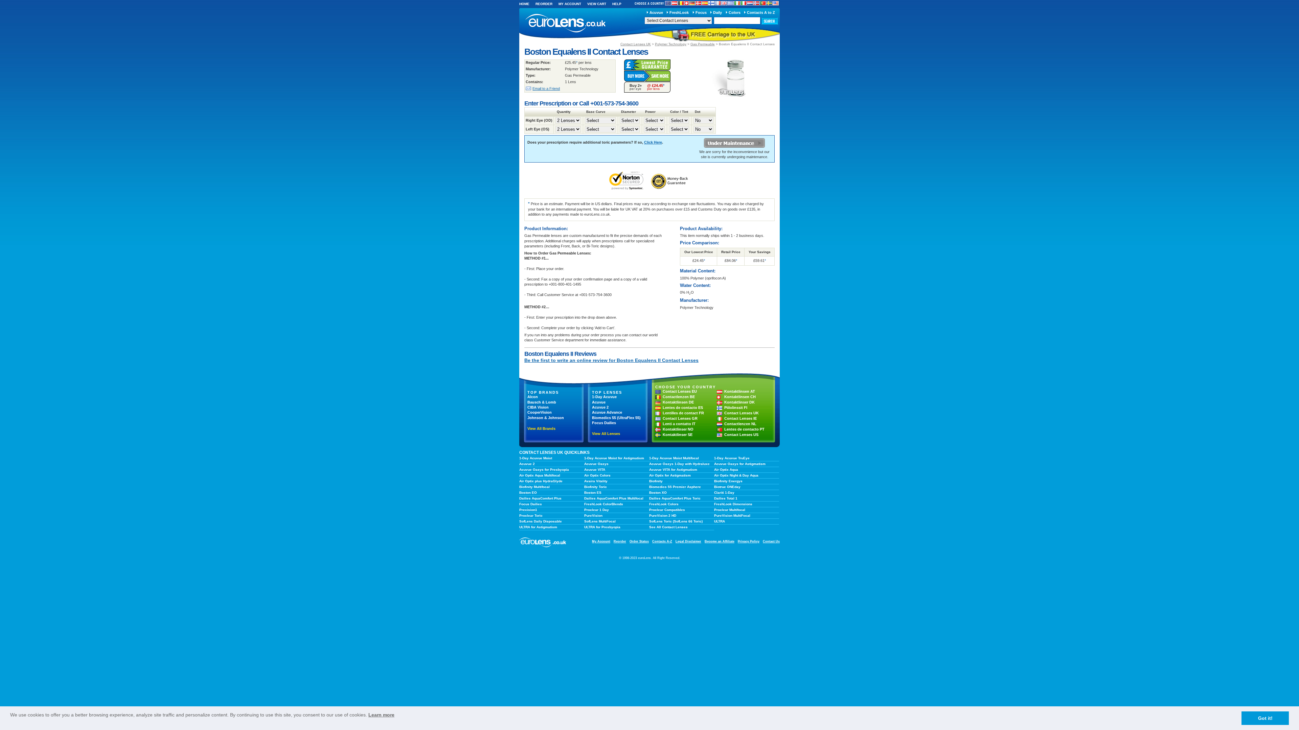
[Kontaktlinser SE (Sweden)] (769, 3)
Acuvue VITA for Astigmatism (673, 469)
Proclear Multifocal (729, 510)
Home (524, 4)
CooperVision (539, 412)
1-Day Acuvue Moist (535, 458)
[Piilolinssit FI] (711, 3)
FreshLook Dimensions (733, 504)
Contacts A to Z (761, 12)
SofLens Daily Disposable (540, 521)
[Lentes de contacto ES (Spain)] (705, 3)
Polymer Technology (670, 44)
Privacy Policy (748, 541)
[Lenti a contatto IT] (743, 3)
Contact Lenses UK (635, 44)
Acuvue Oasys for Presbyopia (544, 469)
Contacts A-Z (662, 541)
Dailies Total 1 (725, 498)
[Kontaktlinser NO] (756, 3)
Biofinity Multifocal (534, 487)
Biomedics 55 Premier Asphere (675, 487)
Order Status (639, 541)
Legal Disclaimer (688, 541)
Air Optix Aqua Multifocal (539, 475)
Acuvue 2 (600, 407)
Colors (734, 12)
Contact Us (771, 541)
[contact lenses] (543, 546)
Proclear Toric (531, 515)
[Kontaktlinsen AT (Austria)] (674, 3)
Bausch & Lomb (541, 402)
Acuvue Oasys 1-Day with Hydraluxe (679, 464)
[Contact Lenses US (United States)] (776, 3)
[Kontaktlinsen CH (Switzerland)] (686, 3)
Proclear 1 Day (596, 510)
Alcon (532, 397)
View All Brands (541, 429)
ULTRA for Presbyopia (602, 527)
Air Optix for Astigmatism (670, 475)
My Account (570, 4)
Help (616, 4)
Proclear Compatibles (667, 510)
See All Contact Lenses (668, 527)
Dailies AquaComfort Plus (540, 498)
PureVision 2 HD (662, 515)
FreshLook (679, 12)
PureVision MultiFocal (732, 515)
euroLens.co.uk (565, 23)
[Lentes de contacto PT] (763, 3)
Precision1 (528, 510)
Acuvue (656, 12)
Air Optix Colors (597, 475)
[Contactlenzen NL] (750, 3)
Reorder (543, 4)
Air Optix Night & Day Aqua (736, 475)
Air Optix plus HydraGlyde (541, 481)
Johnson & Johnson (545, 418)
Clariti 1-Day (724, 492)
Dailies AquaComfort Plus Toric (675, 498)
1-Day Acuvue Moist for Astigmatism (614, 458)
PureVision (593, 515)
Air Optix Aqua (726, 469)
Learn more (381, 714)
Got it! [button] (1265, 718)
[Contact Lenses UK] (724, 3)
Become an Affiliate (719, 541)
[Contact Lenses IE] (737, 3)
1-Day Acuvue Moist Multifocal (674, 458)
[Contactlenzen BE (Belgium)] (681, 3)
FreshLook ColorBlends (603, 504)
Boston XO (658, 492)
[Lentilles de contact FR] (718, 3)
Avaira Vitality (596, 481)
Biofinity (656, 481)
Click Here (653, 142)
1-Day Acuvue (604, 397)
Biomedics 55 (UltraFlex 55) (616, 418)
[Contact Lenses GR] (731, 3)
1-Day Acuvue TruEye (732, 458)
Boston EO (528, 492)
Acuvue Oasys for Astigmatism (740, 464)
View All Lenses (606, 434)
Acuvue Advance (607, 412)
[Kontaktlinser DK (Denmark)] (699, 3)
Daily (717, 12)
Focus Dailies (604, 423)
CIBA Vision (538, 407)
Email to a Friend (546, 89)
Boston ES (592, 492)
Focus (701, 12)
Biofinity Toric (595, 487)
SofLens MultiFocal (600, 521)
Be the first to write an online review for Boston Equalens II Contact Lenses (611, 360)
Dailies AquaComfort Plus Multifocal (613, 498)
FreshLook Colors (664, 504)
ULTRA (719, 521)
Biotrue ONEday (727, 487)
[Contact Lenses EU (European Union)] (668, 3)
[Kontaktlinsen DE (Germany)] (692, 3)
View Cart (596, 4)
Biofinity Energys (728, 481)
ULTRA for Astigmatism (538, 527)
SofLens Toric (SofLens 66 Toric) (676, 521)
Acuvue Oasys (596, 464)
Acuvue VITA (594, 469)
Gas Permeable (702, 44)
